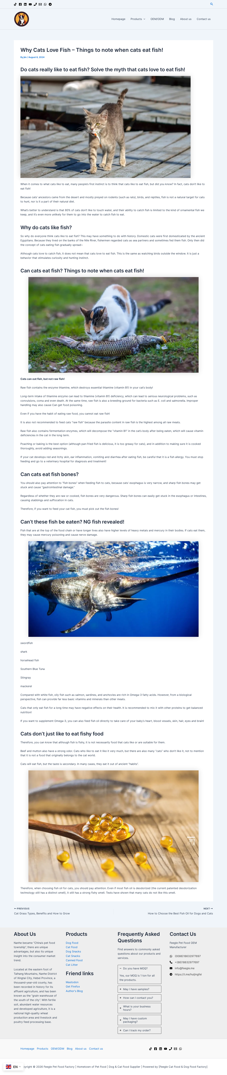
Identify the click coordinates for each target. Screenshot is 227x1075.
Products (136, 19)
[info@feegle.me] (182, 968)
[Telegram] (50, 4)
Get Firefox (73, 986)
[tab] (139, 974)
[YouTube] (30, 4)
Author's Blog (74, 991)
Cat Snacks (73, 956)
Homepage (118, 19)
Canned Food (74, 960)
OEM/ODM (157, 19)
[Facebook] (20, 4)
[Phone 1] (35, 4)
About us (185, 19)
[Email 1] (40, 4)
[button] (211, 4)
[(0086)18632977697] (185, 956)
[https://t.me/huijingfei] (186, 974)
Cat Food (71, 947)
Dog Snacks (73, 951)
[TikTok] (15, 4)
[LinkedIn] (25, 4)
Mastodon (72, 982)
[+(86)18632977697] (184, 962)
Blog (172, 19)
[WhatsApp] (45, 4)
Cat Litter (72, 964)
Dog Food (72, 942)
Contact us (204, 19)
